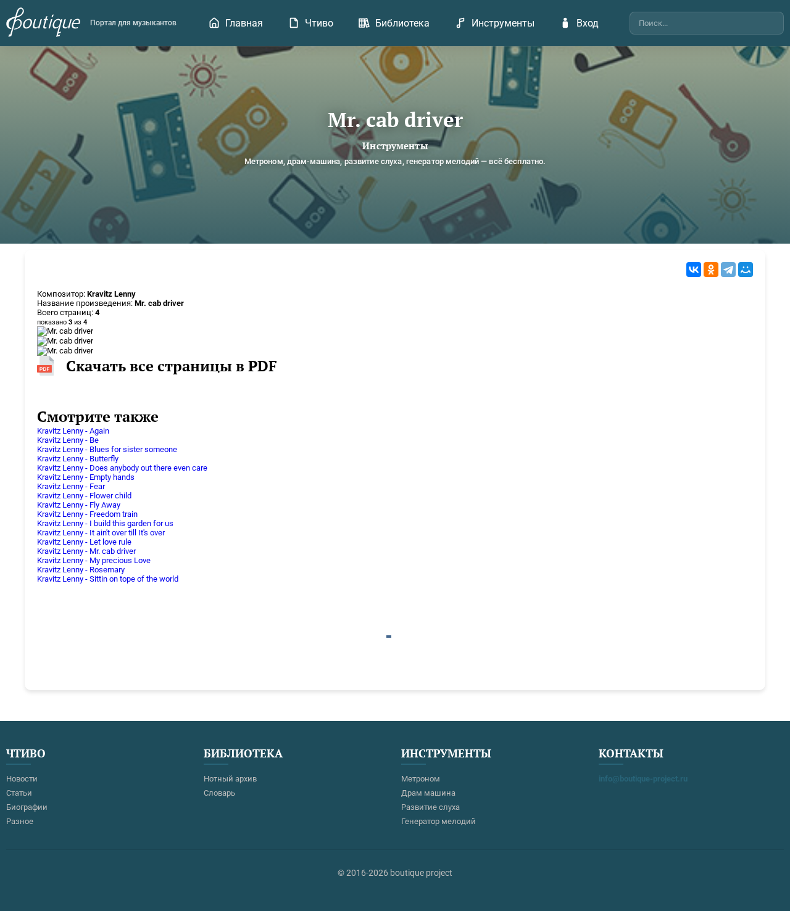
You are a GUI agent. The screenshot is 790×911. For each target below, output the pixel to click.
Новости (22, 778)
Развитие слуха (430, 807)
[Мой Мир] (745, 269)
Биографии (27, 807)
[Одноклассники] (711, 269)
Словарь (219, 793)
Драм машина (428, 793)
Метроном (420, 778)
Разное (19, 821)
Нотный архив (230, 778)
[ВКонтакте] (693, 269)
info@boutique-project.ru (643, 778)
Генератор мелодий (438, 821)
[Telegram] (728, 269)
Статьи (19, 793)
